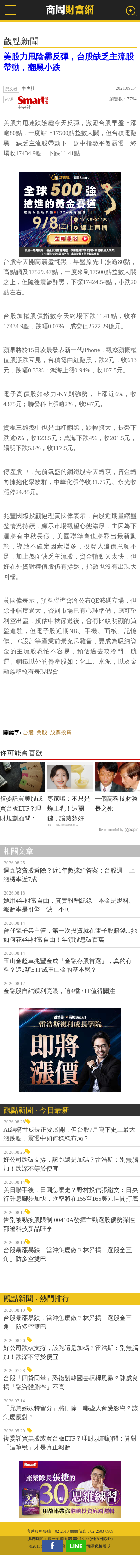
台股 (28, 732)
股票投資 (61, 732)
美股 (41, 732)
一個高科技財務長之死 (116, 803)
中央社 (24, 107)
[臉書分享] (54, 1546)
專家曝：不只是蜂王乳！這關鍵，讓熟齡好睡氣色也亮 (68, 809)
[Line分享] (78, 1546)
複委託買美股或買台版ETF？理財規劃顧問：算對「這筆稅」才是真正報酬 (21, 809)
